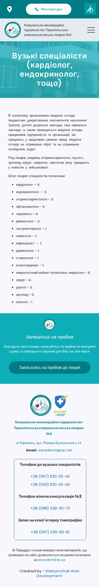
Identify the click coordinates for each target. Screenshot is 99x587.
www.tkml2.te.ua (51, 559)
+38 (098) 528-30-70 (50, 508)
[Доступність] (90, 9)
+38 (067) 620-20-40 (50, 476)
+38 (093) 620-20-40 (50, 484)
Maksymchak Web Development (58, 573)
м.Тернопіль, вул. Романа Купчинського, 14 (48, 443)
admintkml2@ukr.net (55, 450)
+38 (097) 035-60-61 (50, 532)
